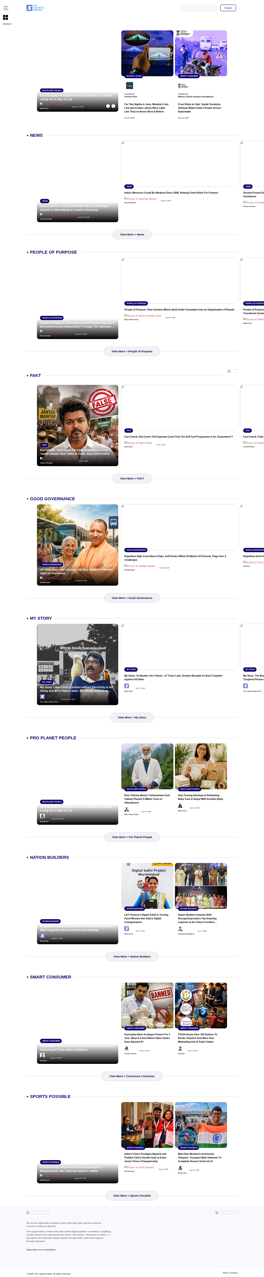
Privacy (234, 1272)
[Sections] (5, 17)
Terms (226, 1272)
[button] (108, 106)
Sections (7, 24)
